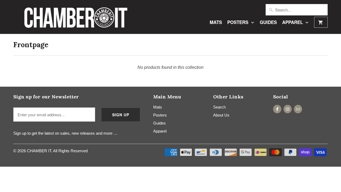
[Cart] (321, 22)
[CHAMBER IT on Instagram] (287, 109)
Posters (238, 22)
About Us (221, 115)
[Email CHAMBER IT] (298, 109)
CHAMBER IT (39, 151)
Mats (216, 22)
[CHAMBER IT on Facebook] (277, 109)
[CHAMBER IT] (70, 17)
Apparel (293, 22)
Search (219, 107)
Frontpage (30, 44)
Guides (268, 22)
